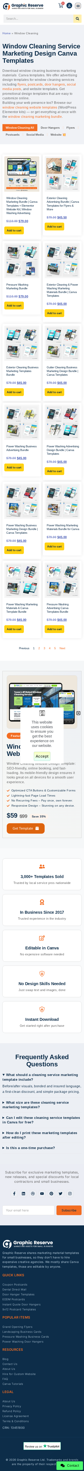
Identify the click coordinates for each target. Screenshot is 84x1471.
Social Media (35, 134)
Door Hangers (50, 127)
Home (6, 33)
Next (62, 648)
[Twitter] (60, 1193)
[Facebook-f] (14, 1193)
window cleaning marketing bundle (35, 116)
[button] (78, 6)
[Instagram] (70, 1193)
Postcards (13, 134)
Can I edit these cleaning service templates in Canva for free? (41, 1120)
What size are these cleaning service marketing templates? (35, 1105)
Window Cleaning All (20, 127)
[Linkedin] (23, 1193)
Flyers (70, 127)
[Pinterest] (51, 1193)
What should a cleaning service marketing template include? (40, 1077)
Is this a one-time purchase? (30, 1148)
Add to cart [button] (14, 230)
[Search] (77, 19)
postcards (35, 84)
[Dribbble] (32, 1193)
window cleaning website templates (29, 107)
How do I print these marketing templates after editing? (39, 1135)
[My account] (69, 5)
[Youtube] (42, 1193)
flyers (21, 84)
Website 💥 (58, 134)
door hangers (55, 84)
